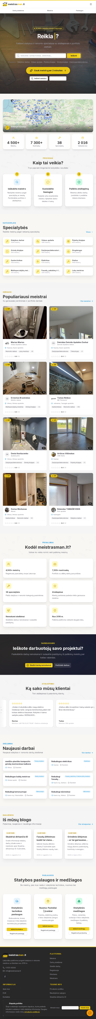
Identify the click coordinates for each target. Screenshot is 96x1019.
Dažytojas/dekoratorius (79, 68)
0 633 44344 (11, 974)
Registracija (54, 976)
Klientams (53, 980)
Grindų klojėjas (62, 68)
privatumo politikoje (32, 1012)
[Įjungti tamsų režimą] (85, 4)
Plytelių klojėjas (49, 68)
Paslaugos (79, 10)
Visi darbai (86, 759)
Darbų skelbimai (18, 10)
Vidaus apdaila (36, 68)
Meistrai (50, 10)
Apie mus (6, 995)
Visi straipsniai (84, 830)
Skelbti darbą (55, 973)
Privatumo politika (56, 995)
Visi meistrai (85, 307)
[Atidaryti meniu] (91, 4)
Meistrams (54, 984)
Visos (88, 238)
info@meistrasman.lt (13, 977)
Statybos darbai (23, 68)
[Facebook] (5, 983)
